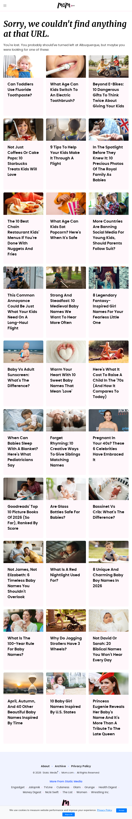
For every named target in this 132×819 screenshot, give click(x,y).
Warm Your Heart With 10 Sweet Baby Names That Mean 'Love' (63, 380)
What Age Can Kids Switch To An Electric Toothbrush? (64, 92)
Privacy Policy (81, 766)
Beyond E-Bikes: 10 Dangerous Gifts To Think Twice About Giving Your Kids (108, 95)
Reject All (68, 814)
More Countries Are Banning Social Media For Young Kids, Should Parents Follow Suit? (108, 235)
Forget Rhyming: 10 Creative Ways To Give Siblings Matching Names (65, 451)
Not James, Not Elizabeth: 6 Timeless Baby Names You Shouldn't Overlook (22, 583)
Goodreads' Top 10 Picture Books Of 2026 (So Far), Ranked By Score (23, 517)
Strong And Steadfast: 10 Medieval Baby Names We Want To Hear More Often (64, 309)
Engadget (18, 787)
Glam (77, 787)
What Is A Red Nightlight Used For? (65, 575)
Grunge (90, 787)
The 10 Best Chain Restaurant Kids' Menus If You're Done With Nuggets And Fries (23, 237)
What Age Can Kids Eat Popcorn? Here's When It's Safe (65, 229)
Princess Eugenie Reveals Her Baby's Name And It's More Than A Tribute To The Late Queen (108, 717)
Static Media (50, 773)
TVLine (48, 787)
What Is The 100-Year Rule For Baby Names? (21, 646)
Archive (60, 766)
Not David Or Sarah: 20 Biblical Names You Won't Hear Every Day (107, 649)
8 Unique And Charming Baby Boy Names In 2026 (108, 578)
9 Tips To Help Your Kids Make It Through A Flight (65, 155)
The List (68, 792)
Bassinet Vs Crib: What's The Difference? (108, 512)
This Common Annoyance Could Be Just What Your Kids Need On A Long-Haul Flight (22, 311)
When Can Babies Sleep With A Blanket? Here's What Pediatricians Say (23, 451)
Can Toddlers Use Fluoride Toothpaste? (20, 89)
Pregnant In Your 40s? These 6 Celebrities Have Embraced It (108, 449)
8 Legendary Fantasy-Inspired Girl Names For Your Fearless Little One (108, 309)
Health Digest (108, 787)
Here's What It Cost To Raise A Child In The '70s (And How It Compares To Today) (108, 383)
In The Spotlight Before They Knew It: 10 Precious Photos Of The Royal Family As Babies (108, 163)
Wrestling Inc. (100, 792)
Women (81, 792)
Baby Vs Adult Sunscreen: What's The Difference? (21, 378)
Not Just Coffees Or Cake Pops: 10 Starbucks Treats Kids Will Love (23, 161)
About (45, 766)
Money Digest (32, 792)
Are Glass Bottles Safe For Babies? (65, 512)
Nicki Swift (52, 792)
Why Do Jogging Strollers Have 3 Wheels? (66, 643)
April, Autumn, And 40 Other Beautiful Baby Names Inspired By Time (23, 712)
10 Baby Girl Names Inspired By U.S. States (65, 706)
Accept (121, 810)
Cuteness (63, 787)
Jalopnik (34, 787)
